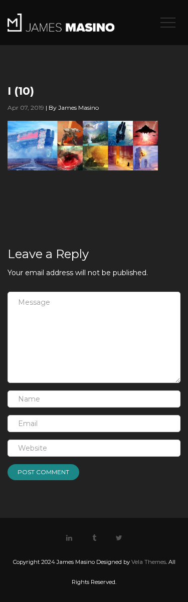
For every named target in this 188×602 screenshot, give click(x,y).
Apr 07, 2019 (26, 107)
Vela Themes (148, 561)
